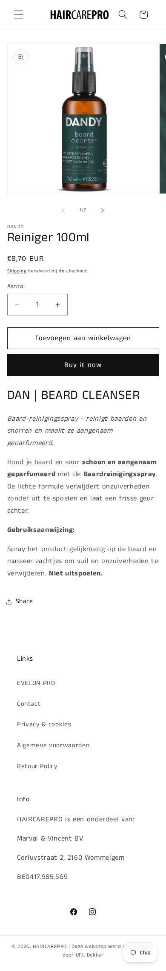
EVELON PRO (36, 683)
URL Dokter (90, 955)
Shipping (17, 271)
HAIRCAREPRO (50, 946)
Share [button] (24, 601)
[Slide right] (102, 210)
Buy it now (83, 365)
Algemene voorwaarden (53, 745)
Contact (29, 704)
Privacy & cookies (44, 724)
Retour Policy (37, 766)
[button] (19, 14)
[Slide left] (63, 210)
